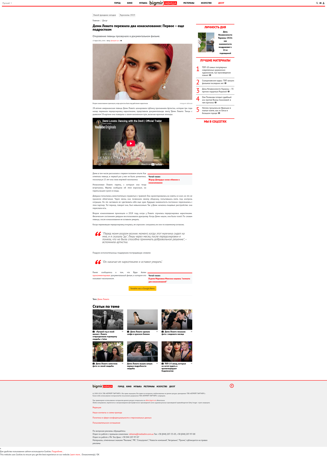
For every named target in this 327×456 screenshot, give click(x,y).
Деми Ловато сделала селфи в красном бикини (138, 332)
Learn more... (75, 454)
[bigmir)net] (156, 3)
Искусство (206, 3)
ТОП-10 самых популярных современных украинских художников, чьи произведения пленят (216, 71)
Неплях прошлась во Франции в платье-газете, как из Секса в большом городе (216, 111)
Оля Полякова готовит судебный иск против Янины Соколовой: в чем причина (216, 100)
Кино (129, 3)
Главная (96, 20)
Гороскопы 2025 (127, 15)
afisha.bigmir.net (150, 400)
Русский (6, 3)
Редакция (97, 407)
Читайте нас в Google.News (142, 288)
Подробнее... (57, 451)
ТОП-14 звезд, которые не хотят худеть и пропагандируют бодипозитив (174, 367)
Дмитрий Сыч (115, 41)
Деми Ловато (103, 299)
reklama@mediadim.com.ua (141, 434)
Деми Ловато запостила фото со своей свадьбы (105, 364)
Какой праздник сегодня (105, 15)
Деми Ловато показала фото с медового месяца (173, 332)
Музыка (143, 3)
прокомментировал (101, 275)
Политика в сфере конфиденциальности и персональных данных (122, 417)
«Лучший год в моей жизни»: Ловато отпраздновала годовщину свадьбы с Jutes (105, 335)
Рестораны (188, 3)
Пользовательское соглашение (106, 422)
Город (117, 3)
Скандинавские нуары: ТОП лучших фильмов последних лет (218, 82)
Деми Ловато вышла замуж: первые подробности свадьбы (140, 366)
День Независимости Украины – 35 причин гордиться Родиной (218, 90)
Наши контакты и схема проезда (107, 412)
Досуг (221, 3)
